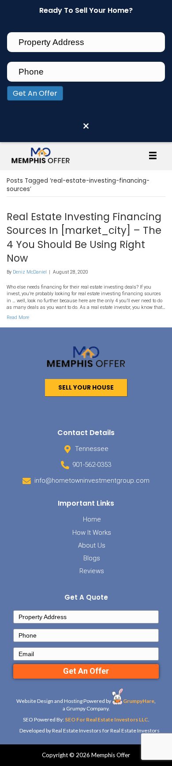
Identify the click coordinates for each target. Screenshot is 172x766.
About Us (91, 545)
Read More (18, 317)
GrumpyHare (138, 701)
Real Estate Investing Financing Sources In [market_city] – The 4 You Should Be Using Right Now (84, 238)
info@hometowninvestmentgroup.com (92, 480)
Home (92, 519)
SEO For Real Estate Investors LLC (106, 719)
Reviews (91, 571)
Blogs (91, 558)
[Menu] (152, 155)
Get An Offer (35, 93)
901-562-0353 (91, 465)
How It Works (91, 533)
